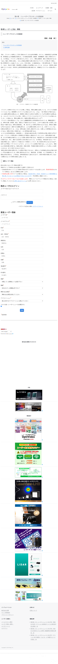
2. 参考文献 (6, 47)
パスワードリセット (37, 206)
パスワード (4, 195)
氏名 (2, 227)
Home (8, 18)
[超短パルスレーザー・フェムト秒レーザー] (29, 587)
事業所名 (3, 240)
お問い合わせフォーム (20, 181)
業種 (2, 279)
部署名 (2, 253)
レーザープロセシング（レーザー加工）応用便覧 (27, 18)
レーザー (13, 18)
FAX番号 (3, 272)
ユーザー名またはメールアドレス (10, 188)
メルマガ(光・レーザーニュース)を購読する (12, 304)
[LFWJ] (29, 410)
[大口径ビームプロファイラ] (29, 501)
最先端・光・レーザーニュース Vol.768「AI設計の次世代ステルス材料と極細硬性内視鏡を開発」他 (43, 631)
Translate (10, 333)
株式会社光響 (53, 3)
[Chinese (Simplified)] (1, 329)
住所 (2, 247)
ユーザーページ (6, 626)
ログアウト (5, 628)
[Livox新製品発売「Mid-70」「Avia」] (29, 399)
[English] (4, 329)
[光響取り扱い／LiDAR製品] (29, 575)
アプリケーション (6, 298)
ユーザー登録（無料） (8, 624)
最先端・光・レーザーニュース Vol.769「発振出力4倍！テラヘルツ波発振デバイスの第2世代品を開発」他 (43, 624)
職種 (2, 285)
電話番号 (3, 266)
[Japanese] (6, 329)
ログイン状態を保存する (19, 202)
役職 (2, 259)
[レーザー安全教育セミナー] (29, 464)
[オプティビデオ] (29, 440)
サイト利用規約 (6, 612)
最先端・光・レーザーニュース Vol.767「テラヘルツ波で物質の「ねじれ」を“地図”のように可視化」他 (43, 637)
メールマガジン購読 (7, 622)
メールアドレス (5, 221)
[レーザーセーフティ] (29, 600)
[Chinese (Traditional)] (3, 329)
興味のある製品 (5, 291)
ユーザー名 (4, 215)
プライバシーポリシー (8, 614)
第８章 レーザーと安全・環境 (45, 18)
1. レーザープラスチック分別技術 (12, 45)
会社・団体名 (5, 234)
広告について (33, 610)
